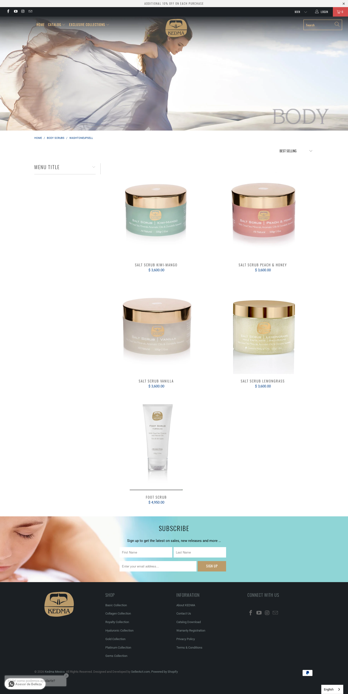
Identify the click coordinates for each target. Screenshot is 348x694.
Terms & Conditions (189, 647)
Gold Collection (115, 639)
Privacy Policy (185, 639)
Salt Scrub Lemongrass (263, 326)
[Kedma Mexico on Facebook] (8, 11)
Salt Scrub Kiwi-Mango (156, 210)
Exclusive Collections (87, 24)
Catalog (54, 24)
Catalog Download (188, 622)
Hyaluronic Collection (119, 630)
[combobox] (332, 689)
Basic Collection (116, 605)
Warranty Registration (190, 630)
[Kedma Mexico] (176, 28)
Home (40, 24)
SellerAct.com (140, 671)
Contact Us (183, 613)
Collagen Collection (118, 613)
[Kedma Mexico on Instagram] (23, 11)
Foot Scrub (156, 442)
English (329, 689)
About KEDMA (185, 605)
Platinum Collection (118, 647)
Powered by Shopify (164, 671)
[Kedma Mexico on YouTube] (15, 11)
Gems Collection (116, 656)
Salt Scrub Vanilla (156, 326)
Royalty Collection (117, 622)
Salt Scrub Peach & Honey (263, 210)
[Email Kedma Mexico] (30, 11)
